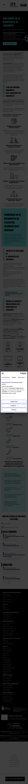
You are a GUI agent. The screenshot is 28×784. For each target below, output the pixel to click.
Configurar (13, 405)
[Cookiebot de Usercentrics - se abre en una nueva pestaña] (20, 373)
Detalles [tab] (14, 377)
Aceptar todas (14, 401)
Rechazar (14, 409)
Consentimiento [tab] (6, 377)
